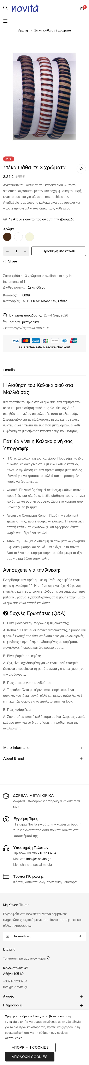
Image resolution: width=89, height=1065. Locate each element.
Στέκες (62, 301)
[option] (7, 237)
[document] (44, 1038)
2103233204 (47, 853)
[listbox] (44, 238)
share (12, 261)
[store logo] (25, 8)
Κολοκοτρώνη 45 (15, 968)
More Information (17, 748)
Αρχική (23, 30)
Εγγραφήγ (80, 936)
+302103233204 (15, 981)
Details (9, 370)
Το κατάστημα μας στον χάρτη (24, 958)
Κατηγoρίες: (11, 301)
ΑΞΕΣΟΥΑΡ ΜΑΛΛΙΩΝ (39, 301)
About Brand (13, 758)
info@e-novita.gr (38, 859)
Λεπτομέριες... (15, 1038)
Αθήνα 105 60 (13, 974)
